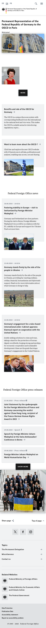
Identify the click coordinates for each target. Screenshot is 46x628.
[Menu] (41, 3)
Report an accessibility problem (12, 618)
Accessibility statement (10, 615)
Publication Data (7, 611)
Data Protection (7, 608)
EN (7, 3)
